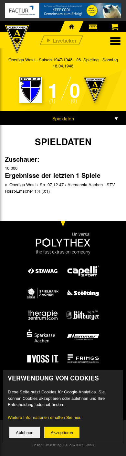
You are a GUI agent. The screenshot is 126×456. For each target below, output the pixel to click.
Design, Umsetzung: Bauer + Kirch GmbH (63, 445)
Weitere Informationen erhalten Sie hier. (44, 417)
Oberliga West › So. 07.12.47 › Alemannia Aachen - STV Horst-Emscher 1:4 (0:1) (60, 187)
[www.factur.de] (63, 10)
